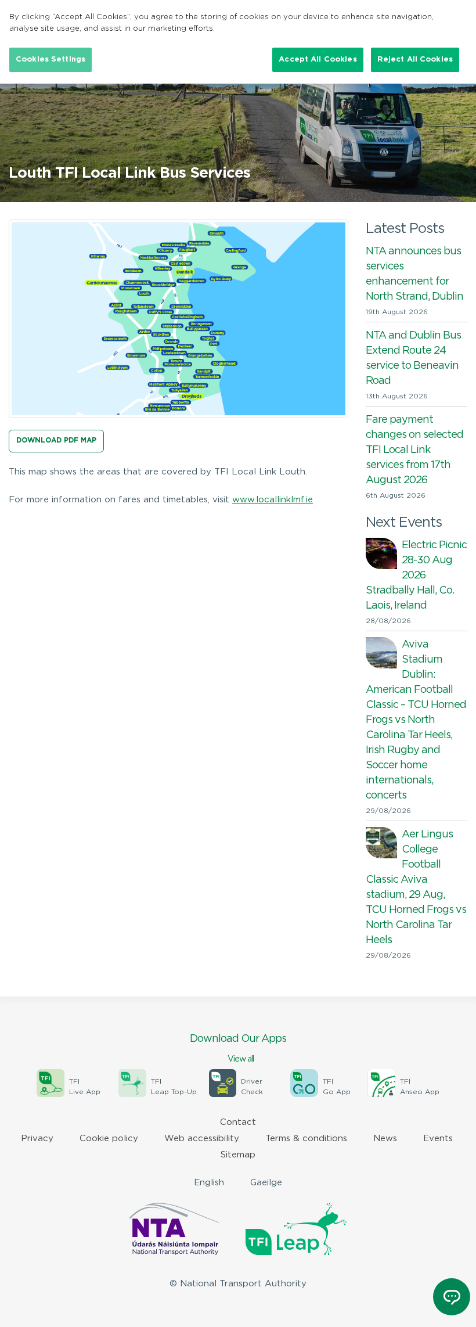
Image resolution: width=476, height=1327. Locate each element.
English (209, 1182)
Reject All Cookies (415, 59)
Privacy (37, 1138)
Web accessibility (201, 1138)
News (385, 1138)
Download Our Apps (238, 1048)
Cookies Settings (50, 59)
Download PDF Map (56, 440)
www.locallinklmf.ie (272, 500)
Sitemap (238, 1155)
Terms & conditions (306, 1138)
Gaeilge (266, 1182)
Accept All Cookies (317, 59)
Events (438, 1138)
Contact (238, 1122)
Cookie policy (109, 1138)
